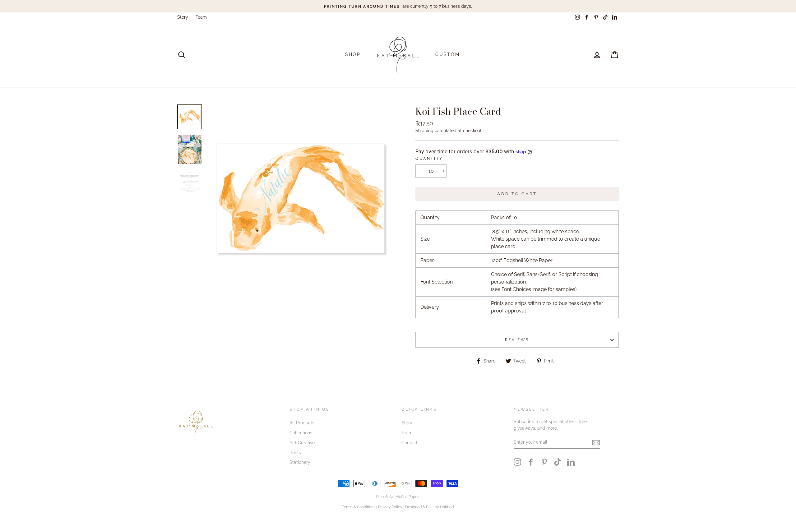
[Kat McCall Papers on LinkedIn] (571, 462)
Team (201, 17)
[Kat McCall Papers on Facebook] (531, 462)
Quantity (429, 158)
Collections (300, 432)
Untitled (447, 507)
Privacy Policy (390, 507)
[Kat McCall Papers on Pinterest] (544, 462)
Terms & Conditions (358, 507)
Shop (353, 54)
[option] (398, 6)
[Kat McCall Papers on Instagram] (517, 462)
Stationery (299, 462)
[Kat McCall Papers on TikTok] (557, 462)
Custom (447, 54)
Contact (409, 442)
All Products (301, 422)
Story (182, 17)
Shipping (424, 130)
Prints (295, 452)
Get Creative (302, 442)
